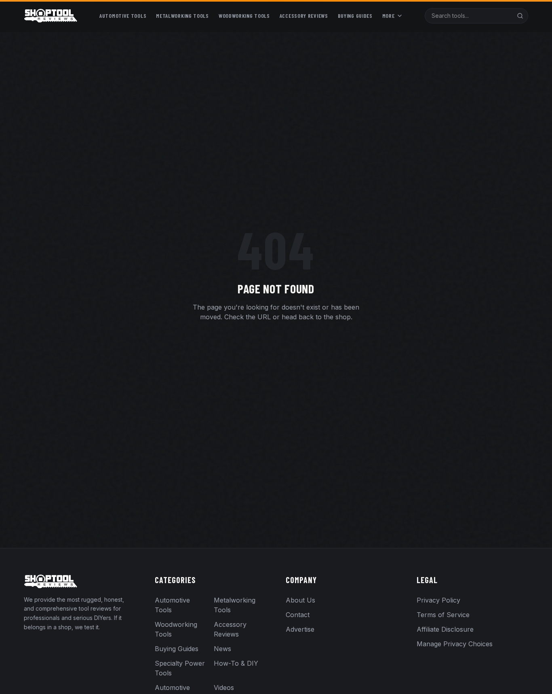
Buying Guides (355, 15)
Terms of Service (443, 615)
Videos (224, 687)
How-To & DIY (236, 663)
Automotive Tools (122, 15)
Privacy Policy (438, 600)
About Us (300, 600)
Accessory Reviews (304, 15)
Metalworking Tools (182, 15)
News (222, 649)
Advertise (300, 629)
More (388, 15)
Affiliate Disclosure (445, 629)
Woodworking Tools (244, 15)
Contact (298, 615)
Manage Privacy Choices (455, 644)
